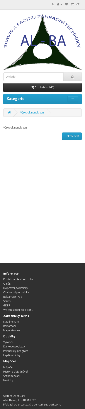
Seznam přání (11, 376)
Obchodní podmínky (16, 292)
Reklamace (10, 326)
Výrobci (8, 342)
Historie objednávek (15, 371)
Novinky (8, 380)
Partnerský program (15, 351)
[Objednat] (78, 4)
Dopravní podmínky (15, 288)
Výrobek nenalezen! (32, 112)
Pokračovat (72, 136)
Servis (6, 301)
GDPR (6, 305)
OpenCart (19, 396)
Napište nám (11, 321)
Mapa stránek (11, 330)
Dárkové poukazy (14, 346)
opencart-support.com (46, 404)
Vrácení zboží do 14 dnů (18, 310)
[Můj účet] (59, 4)
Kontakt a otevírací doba (18, 279)
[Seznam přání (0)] (66, 4)
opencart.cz (21, 404)
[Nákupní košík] (72, 4)
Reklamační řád (12, 297)
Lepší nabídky (11, 355)
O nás (6, 283)
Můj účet (8, 367)
